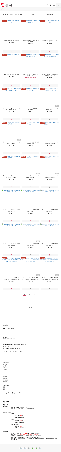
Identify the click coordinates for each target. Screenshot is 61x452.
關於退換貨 (5, 380)
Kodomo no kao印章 (19, 9)
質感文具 (5, 367)
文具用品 (8, 9)
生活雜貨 (5, 369)
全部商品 (3, 9)
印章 (12, 9)
